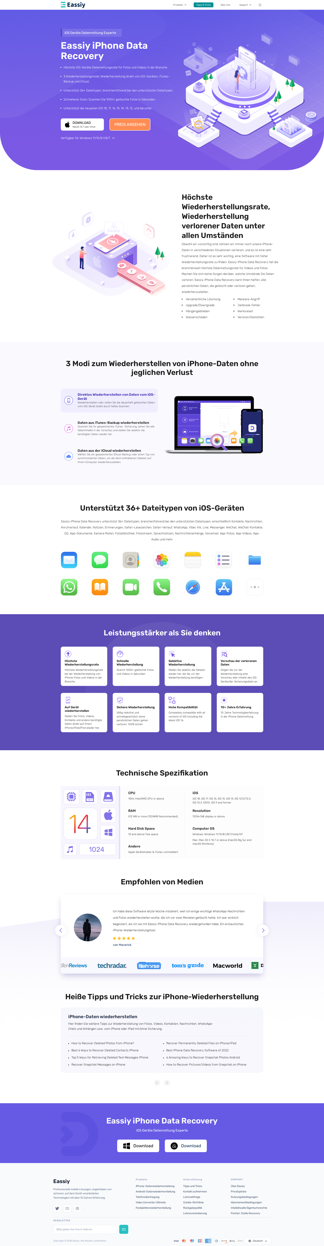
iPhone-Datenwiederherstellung (155, 1186)
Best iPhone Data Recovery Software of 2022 (197, 1050)
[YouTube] (67, 1208)
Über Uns (225, 5)
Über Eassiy (238, 1186)
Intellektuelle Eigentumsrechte (249, 1207)
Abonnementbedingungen (246, 1202)
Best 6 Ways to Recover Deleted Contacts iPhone (105, 1050)
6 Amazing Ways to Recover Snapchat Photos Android (203, 1057)
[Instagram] (77, 1208)
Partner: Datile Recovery (245, 1213)
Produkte (178, 5)
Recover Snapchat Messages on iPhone (98, 1064)
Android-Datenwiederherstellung (155, 1191)
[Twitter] (57, 1208)
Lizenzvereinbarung (195, 1213)
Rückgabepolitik (192, 1207)
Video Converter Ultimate (151, 1202)
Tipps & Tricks (203, 5)
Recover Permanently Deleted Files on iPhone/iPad (201, 1043)
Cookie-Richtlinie (193, 1202)
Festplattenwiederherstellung (153, 1207)
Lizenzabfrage (191, 1197)
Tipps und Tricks (192, 1186)
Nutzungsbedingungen (244, 1197)
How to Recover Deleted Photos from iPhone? (102, 1043)
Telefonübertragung (147, 1197)
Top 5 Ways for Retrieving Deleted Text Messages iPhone (109, 1057)
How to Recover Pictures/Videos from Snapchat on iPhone (206, 1064)
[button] (263, 930)
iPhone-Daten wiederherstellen (102, 1016)
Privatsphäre (238, 1191)
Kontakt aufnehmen (195, 1191)
